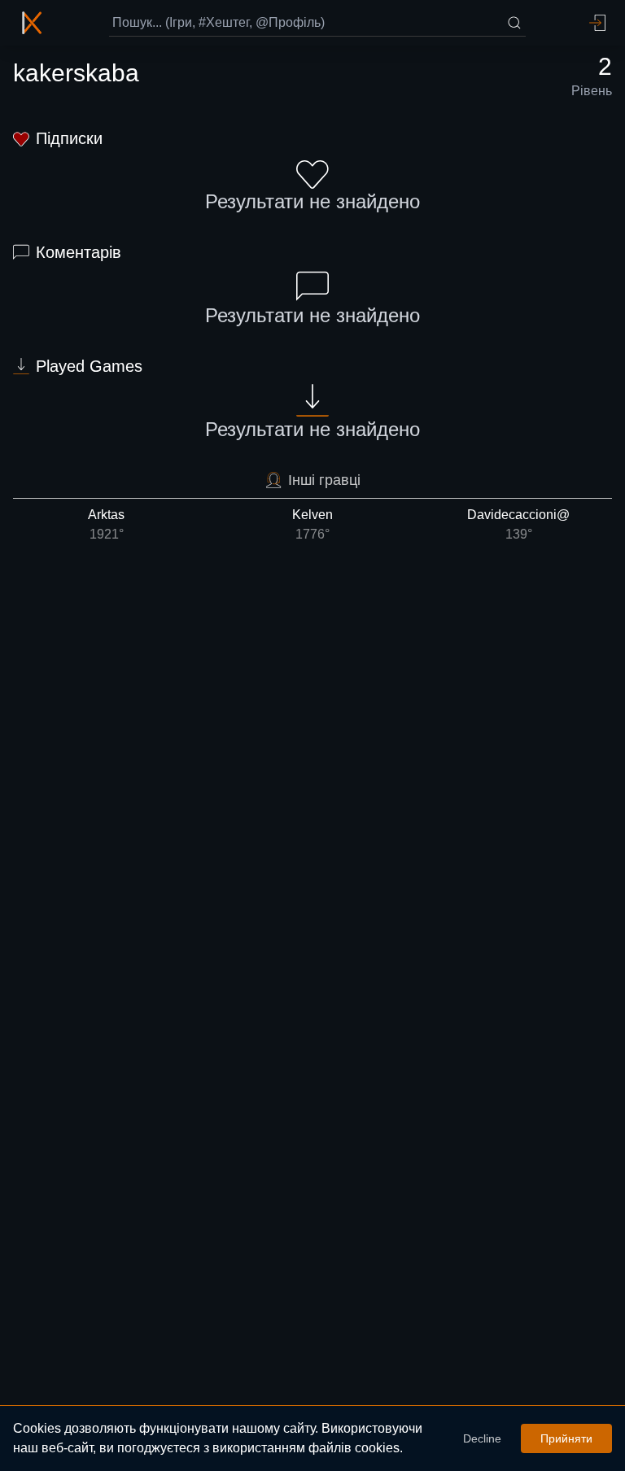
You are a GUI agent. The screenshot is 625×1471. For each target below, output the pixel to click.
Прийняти (566, 1438)
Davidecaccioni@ (518, 524)
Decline (482, 1438)
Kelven (312, 524)
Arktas (106, 524)
